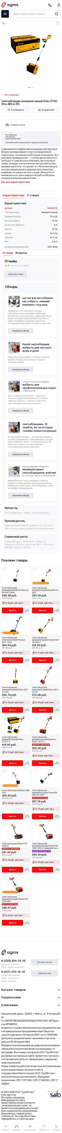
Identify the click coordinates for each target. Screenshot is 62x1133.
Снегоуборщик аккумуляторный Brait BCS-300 (45, 590)
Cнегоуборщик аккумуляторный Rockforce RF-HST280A (15, 590)
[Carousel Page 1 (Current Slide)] (29, 87)
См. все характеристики (15, 182)
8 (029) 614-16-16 (13, 960)
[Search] (56, 14)
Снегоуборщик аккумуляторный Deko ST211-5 (12, 739)
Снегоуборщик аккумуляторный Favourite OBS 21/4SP (44, 792)
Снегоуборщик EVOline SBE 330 (16, 791)
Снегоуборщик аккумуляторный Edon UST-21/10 (45, 689)
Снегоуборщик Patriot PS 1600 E (14, 845)
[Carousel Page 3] (32, 87)
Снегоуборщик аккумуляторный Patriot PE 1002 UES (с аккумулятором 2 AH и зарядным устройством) (45, 846)
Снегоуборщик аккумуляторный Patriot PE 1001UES (15, 899)
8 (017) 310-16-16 (13, 971)
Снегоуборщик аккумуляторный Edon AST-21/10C (15, 689)
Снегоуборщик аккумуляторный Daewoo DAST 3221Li (44, 739)
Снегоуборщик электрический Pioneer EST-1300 (13, 640)
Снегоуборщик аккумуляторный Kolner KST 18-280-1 (45, 640)
